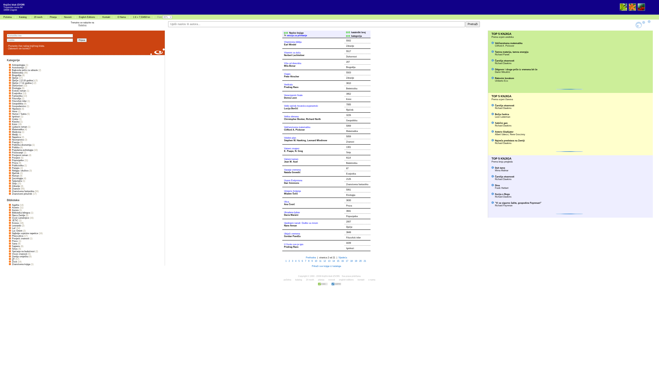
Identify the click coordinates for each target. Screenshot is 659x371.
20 (360, 261)
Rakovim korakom (504, 78)
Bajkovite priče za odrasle (25, 70)
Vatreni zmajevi (291, 148)
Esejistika (17, 93)
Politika (15, 147)
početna (287, 280)
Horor (14, 111)
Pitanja (53, 17)
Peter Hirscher (291, 76)
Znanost (16, 188)
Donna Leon (290, 98)
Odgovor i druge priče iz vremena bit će (516, 69)
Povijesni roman (20, 155)
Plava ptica (17, 236)
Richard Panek (502, 54)
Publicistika (18, 165)
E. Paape (288, 151)
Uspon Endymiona (293, 180)
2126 (348, 179)
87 (347, 168)
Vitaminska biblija (293, 42)
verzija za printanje (296, 35)
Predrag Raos (291, 87)
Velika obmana (291, 116)
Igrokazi (16, 116)
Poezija (15, 142)
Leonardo (16, 225)
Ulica (286, 201)
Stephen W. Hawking (295, 140)
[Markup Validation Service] (336, 285)
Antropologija (18, 65)
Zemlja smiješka (20, 256)
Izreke (15, 119)
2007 (348, 221)
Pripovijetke (18, 160)
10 (316, 261)
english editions (346, 280)
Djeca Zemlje (18, 215)
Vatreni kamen (291, 159)
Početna (7, 17)
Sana (14, 243)
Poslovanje (17, 152)
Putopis (16, 168)
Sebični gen (501, 123)
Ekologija (16, 88)
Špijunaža (17, 181)
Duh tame (500, 168)
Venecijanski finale (293, 95)
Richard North (313, 119)
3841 (348, 211)
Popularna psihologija (22, 150)
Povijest (16, 157)
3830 (348, 200)
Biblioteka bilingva (21, 212)
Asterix (15, 207)
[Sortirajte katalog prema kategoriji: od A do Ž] (347, 36)
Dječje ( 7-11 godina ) (22, 83)
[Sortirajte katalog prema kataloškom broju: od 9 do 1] (349, 32)
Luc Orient (17, 230)
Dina (497, 185)
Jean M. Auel (291, 161)
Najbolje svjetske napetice (25, 233)
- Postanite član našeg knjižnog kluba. (26, 46)
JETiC (15, 220)
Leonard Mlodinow (317, 140)
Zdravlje (16, 186)
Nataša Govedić (292, 172)
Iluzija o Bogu (502, 194)
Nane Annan (290, 225)
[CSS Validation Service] (323, 285)
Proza (15, 163)
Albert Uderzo (501, 134)
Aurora (15, 210)
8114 (348, 157)
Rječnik (15, 173)
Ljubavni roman (19, 127)
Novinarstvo (18, 139)
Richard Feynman (503, 205)
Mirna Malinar (501, 170)
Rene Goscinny (517, 134)
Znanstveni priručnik (22, 194)
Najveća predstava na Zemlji (510, 140)
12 (324, 261)
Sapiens (16, 246)
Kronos (15, 223)
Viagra (287, 74)
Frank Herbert (501, 188)
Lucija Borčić (291, 108)
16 (342, 261)
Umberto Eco (501, 81)
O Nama (122, 17)
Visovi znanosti (19, 254)
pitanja (321, 280)
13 (329, 261)
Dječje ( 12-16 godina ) (23, 80)
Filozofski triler (19, 101)
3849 (348, 232)
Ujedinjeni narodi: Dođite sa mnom (301, 223)
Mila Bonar (290, 66)
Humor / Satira (19, 114)
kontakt (361, 280)
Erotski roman (19, 90)
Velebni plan (290, 138)
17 (347, 261)
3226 (348, 115)
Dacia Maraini (291, 215)
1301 (348, 147)
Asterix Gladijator (504, 132)
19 (356, 261)
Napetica (16, 137)
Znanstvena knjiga (21, 264)
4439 (348, 243)
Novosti (68, 17)
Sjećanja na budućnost (23, 251)
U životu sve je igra (293, 244)
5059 (348, 136)
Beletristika (17, 72)
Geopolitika (17, 103)
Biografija (16, 75)
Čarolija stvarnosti (504, 60)
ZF (13, 259)
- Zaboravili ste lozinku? (19, 48)
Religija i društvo (20, 170)
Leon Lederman (502, 117)
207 (348, 62)
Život (14, 261)
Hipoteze (16, 109)
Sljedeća (342, 257)
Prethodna (311, 257)
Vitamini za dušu (292, 52)
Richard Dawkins (503, 63)
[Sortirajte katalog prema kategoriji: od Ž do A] (349, 36)
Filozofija (16, 98)
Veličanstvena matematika (297, 127)
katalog (298, 280)
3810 (348, 83)
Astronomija (18, 67)
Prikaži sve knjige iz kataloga (326, 266)
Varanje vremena (292, 169)
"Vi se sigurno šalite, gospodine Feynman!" (518, 203)
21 (365, 261)
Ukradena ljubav (292, 212)
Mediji (15, 134)
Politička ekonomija (21, 145)
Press (15, 241)
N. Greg (299, 151)
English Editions (87, 17)
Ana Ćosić (289, 204)
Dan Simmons (291, 183)
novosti (331, 280)
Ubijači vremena (292, 233)
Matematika (18, 129)
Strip (14, 183)
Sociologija (17, 178)
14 (333, 261)
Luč (14, 228)
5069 (348, 126)
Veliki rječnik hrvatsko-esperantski (301, 106)
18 (351, 261)
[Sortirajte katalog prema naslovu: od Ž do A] (287, 33)
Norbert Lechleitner (294, 55)
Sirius (15, 249)
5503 (348, 72)
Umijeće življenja (292, 191)
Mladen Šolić (291, 193)
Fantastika (17, 96)
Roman (15, 176)
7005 (348, 104)
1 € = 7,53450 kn (141, 17)
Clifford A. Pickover (294, 129)
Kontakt (106, 17)
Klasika (15, 121)
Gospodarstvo (19, 106)
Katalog (23, 17)
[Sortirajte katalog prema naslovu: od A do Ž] (285, 33)
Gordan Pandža (292, 236)
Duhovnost (17, 85)
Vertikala (288, 84)
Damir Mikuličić (502, 72)
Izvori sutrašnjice (20, 218)
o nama (371, 280)
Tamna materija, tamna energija (511, 52)
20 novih (38, 17)
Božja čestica (502, 114)
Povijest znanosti (20, 238)
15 (338, 261)
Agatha (15, 205)
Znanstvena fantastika (23, 191)
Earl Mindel (290, 44)
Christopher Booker (294, 119)
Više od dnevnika (292, 63)
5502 (348, 40)
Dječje (15, 78)
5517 (348, 51)
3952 (348, 94)
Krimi (14, 124)
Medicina (16, 132)
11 (320, 261)
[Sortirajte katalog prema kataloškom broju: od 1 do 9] (347, 32)
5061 (348, 189)
